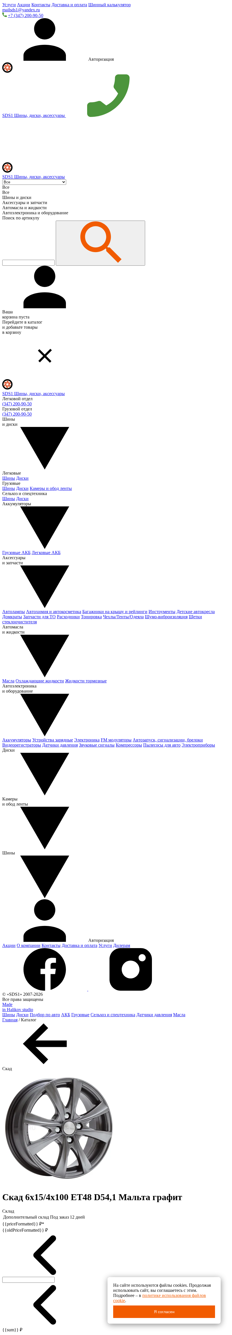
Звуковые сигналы (97, 745)
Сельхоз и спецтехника (113, 1014)
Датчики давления (60, 745)
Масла (8, 680)
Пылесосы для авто (162, 745)
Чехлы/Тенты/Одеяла (123, 616)
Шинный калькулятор (109, 4)
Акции (23, 4)
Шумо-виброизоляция (166, 616)
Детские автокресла (196, 611)
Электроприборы (198, 745)
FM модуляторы (116, 739)
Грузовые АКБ (16, 552)
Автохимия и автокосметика (53, 611)
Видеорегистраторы (21, 745)
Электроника (87, 739)
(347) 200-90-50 (17, 403)
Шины (8, 478)
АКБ (65, 1014)
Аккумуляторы (16, 739)
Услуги (9, 4)
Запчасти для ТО (39, 616)
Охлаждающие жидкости (40, 680)
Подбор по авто (45, 1014)
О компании (28, 945)
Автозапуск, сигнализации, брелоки (168, 739)
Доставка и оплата (69, 4)
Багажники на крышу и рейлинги (114, 611)
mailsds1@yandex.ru (21, 9)
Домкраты (12, 616)
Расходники (68, 616)
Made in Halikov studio (17, 1007)
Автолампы (13, 611)
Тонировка (91, 616)
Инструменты (162, 611)
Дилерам (121, 945)
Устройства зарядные (52, 739)
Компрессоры (129, 745)
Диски (22, 478)
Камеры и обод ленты (51, 488)
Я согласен (164, 1311)
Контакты (40, 4)
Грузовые (80, 1014)
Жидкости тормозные (86, 680)
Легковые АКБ (46, 552)
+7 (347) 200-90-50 (25, 15)
